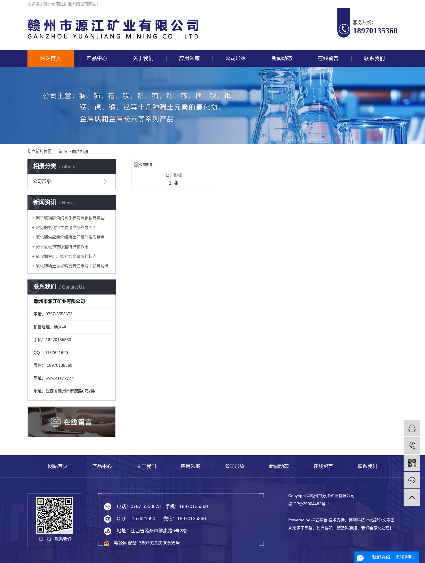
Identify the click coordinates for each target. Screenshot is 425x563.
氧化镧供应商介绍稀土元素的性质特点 (70, 237)
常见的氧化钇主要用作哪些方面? (65, 227)
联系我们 (374, 58)
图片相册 (80, 151)
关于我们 (143, 58)
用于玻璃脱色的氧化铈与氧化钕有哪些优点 (73, 218)
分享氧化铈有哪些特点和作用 (62, 247)
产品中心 (96, 58)
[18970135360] (412, 445)
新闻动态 (281, 58)
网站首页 (50, 58)
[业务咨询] (412, 428)
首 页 (62, 151)
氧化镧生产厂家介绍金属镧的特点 (66, 256)
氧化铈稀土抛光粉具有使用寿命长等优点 (72, 266)
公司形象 (235, 58)
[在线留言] (412, 480)
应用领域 (189, 58)
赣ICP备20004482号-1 (308, 503)
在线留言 (328, 58)
